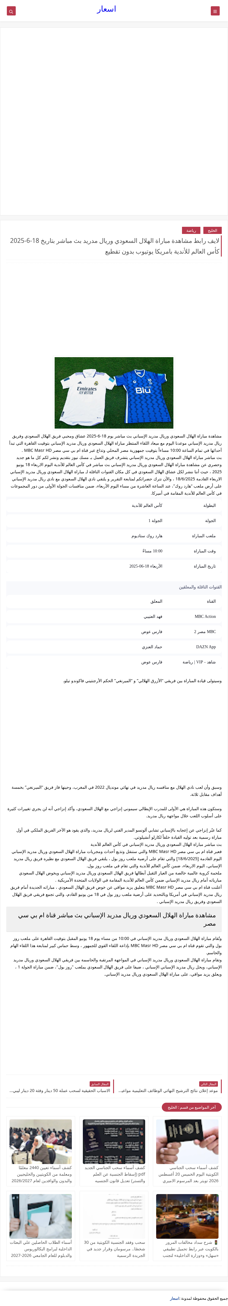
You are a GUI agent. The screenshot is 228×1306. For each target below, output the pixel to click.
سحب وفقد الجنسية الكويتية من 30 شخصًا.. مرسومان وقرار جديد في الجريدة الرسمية (114, 1248)
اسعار (106, 8)
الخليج (212, 230)
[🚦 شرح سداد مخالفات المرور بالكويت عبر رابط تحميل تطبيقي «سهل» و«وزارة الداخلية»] (187, 1216)
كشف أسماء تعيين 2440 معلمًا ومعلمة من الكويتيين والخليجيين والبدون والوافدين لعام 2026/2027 (42, 1174)
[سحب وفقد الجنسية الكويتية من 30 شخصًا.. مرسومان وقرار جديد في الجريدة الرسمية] (114, 1216)
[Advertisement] (114, 79)
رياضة (191, 230)
